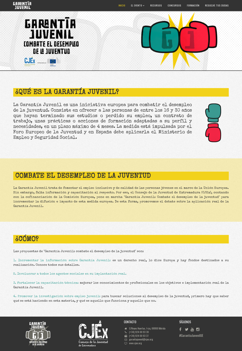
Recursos (156, 5)
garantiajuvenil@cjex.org (141, 339)
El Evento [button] (137, 5)
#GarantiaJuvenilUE (181, 335)
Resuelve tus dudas (217, 5)
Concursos (174, 5)
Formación (193, 5)
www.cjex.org (135, 343)
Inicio (122, 5)
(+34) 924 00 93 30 (139, 332)
